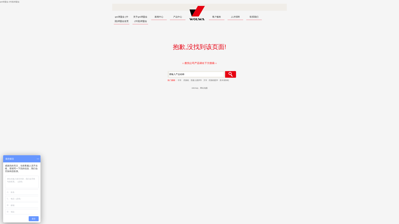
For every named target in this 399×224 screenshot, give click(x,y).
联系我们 (254, 17)
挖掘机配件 (213, 80)
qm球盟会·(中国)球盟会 (9, 2)
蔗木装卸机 (224, 80)
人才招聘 (235, 17)
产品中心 (177, 17)
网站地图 (204, 88)
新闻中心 (159, 17)
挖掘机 (186, 80)
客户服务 (216, 17)
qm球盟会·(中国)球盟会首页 (122, 19)
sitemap (195, 88)
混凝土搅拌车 (196, 80)
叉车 (205, 80)
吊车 (179, 80)
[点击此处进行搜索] (230, 74)
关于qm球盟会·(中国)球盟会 (140, 19)
